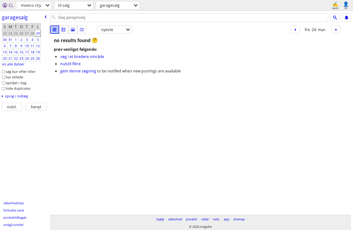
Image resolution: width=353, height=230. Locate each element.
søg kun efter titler (21, 71)
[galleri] (72, 30)
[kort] (81, 30)
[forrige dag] (295, 30)
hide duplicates (18, 88)
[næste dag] (336, 30)
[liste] (54, 30)
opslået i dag (16, 83)
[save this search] (346, 17)
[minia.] (63, 30)
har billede (14, 77)
